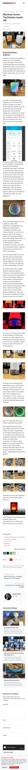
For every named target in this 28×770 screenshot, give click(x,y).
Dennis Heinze (17, 23)
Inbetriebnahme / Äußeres (10, 539)
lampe (11, 565)
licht (23, 565)
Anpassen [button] (4, 767)
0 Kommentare (6, 26)
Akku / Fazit (7, 545)
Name (4, 720)
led (20, 565)
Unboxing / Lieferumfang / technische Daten (15, 537)
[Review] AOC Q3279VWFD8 (11, 680)
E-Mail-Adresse (7, 727)
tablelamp (14, 567)
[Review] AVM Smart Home (11, 627)
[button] (4, 553)
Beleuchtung (7, 543)
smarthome (8, 567)
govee (7, 565)
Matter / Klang (8, 541)
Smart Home (11, 11)
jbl (9, 565)
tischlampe (19, 567)
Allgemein (5, 11)
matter (4, 567)
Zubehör (22, 11)
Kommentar (5, 704)
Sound (17, 11)
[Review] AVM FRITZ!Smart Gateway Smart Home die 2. (14, 654)
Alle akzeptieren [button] (14, 767)
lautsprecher (16, 565)
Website (16, 596)
